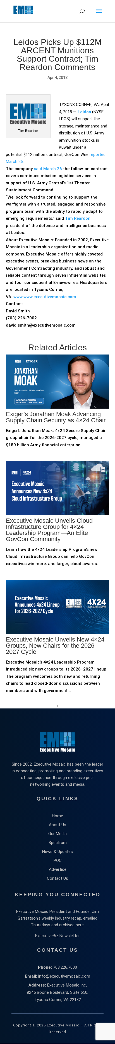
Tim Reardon (77, 218)
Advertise (57, 869)
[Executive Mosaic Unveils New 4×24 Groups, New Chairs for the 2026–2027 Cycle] (57, 658)
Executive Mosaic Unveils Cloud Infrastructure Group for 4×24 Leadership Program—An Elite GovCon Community (49, 530)
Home (57, 815)
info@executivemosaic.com (64, 976)
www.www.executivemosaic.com (44, 296)
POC (58, 860)
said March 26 (48, 168)
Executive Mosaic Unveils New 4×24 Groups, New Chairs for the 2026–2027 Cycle (55, 645)
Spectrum (58, 842)
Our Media (57, 833)
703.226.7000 (65, 967)
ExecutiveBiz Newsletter (57, 935)
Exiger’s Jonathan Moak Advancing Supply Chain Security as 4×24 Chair (56, 417)
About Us (57, 824)
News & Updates (57, 851)
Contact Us (57, 878)
